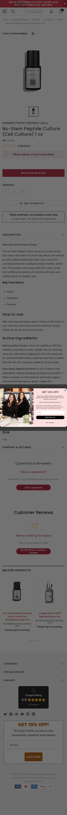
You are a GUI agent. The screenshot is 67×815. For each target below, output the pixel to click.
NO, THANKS (50, 422)
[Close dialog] (65, 390)
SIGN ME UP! (50, 417)
